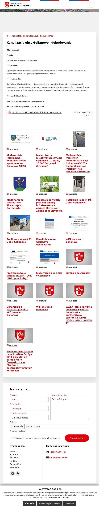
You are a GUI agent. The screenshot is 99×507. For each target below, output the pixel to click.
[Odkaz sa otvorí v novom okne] (12, 473)
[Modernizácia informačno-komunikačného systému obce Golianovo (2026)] (20, 139)
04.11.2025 (72, 149)
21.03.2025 (43, 233)
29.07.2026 (13, 149)
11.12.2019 (72, 233)
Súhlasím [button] (29, 503)
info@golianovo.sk (58, 457)
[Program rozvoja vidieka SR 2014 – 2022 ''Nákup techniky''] (20, 257)
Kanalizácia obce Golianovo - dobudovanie (32, 35)
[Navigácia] (90, 4)
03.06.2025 (72, 194)
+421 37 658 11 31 (57, 452)
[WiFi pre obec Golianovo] (49, 291)
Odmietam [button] (69, 503)
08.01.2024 (43, 267)
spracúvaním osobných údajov (47, 438)
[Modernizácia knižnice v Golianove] (49, 257)
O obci (13, 451)
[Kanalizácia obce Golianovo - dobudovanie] (49, 223)
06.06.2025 (43, 194)
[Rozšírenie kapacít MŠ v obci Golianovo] (79, 184)
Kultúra (13, 461)
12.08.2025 (13, 194)
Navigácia (10, 5)
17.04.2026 (43, 149)
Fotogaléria (15, 464)
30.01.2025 (13, 267)
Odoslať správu (76, 438)
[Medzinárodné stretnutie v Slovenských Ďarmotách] (20, 184)
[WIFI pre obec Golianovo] (79, 223)
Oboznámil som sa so (36, 438)
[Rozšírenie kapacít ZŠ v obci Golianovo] (20, 223)
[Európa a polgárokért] (79, 257)
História (14, 455)
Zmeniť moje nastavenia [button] (49, 503)
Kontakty (14, 467)
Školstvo (14, 458)
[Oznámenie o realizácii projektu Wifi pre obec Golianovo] (20, 291)
